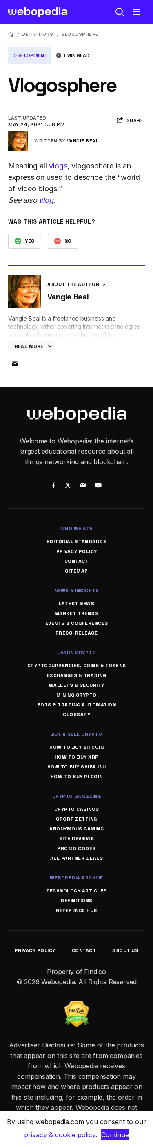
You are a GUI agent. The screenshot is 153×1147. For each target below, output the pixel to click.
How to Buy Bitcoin (76, 747)
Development (29, 55)
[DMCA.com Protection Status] (76, 1005)
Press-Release (76, 633)
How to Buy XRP (77, 757)
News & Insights (76, 590)
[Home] (11, 34)
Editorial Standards (77, 541)
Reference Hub (76, 910)
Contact (76, 561)
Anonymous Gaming (76, 829)
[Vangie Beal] (18, 134)
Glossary (76, 714)
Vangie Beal (83, 140)
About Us (125, 950)
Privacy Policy (76, 551)
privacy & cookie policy (59, 1135)
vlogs (58, 166)
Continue (115, 1135)
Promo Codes (76, 848)
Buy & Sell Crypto (76, 734)
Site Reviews (76, 838)
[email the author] (14, 364)
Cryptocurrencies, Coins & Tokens (76, 665)
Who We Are (76, 528)
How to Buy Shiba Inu (76, 767)
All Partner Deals (76, 858)
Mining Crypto (76, 695)
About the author (74, 284)
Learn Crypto (76, 652)
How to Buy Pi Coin (77, 776)
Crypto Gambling (76, 796)
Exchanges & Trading (76, 675)
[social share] (54, 486)
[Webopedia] (37, 12)
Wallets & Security (76, 685)
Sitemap (76, 571)
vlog (46, 200)
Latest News (77, 603)
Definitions (37, 34)
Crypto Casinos (76, 809)
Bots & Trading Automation (76, 705)
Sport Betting (76, 819)
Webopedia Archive (76, 878)
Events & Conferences (76, 623)
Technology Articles (76, 891)
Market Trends (77, 613)
